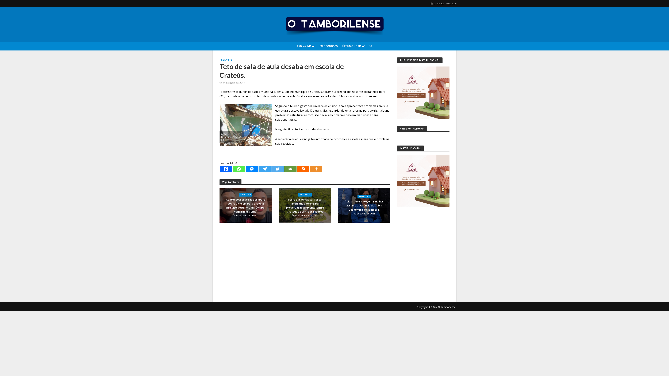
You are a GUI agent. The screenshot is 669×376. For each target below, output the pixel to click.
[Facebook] (226, 169)
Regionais (226, 59)
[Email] (290, 169)
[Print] (303, 169)
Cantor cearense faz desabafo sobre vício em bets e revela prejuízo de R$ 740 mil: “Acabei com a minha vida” (245, 205)
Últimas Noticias (353, 46)
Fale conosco (329, 46)
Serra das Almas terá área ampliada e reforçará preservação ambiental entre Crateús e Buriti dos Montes (305, 205)
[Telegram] (265, 169)
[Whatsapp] (239, 169)
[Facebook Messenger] (252, 169)
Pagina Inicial (306, 46)
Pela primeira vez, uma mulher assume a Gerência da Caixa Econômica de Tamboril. (364, 205)
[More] (316, 169)
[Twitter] (277, 169)
